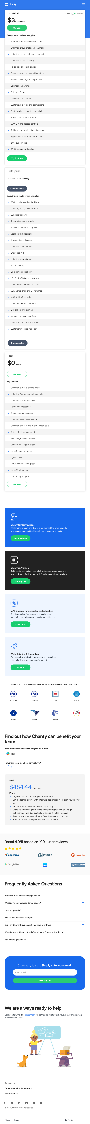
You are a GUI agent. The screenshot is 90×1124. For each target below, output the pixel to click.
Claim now (20, 624)
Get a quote (20, 581)
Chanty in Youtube (33, 1102)
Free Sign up (45, 980)
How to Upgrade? (13, 910)
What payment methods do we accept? (23, 903)
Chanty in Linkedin (26, 1102)
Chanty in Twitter (5, 1102)
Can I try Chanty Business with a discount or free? (28, 925)
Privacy (7, 1120)
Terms (16, 1120)
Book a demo (20, 538)
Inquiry (20, 667)
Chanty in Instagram (19, 1102)
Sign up (17, 374)
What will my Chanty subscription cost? (23, 895)
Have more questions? (15, 939)
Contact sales (17, 188)
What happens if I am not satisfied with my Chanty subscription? (34, 932)
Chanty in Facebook (12, 1102)
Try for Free (17, 158)
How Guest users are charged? (19, 917)
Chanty (10, 4)
